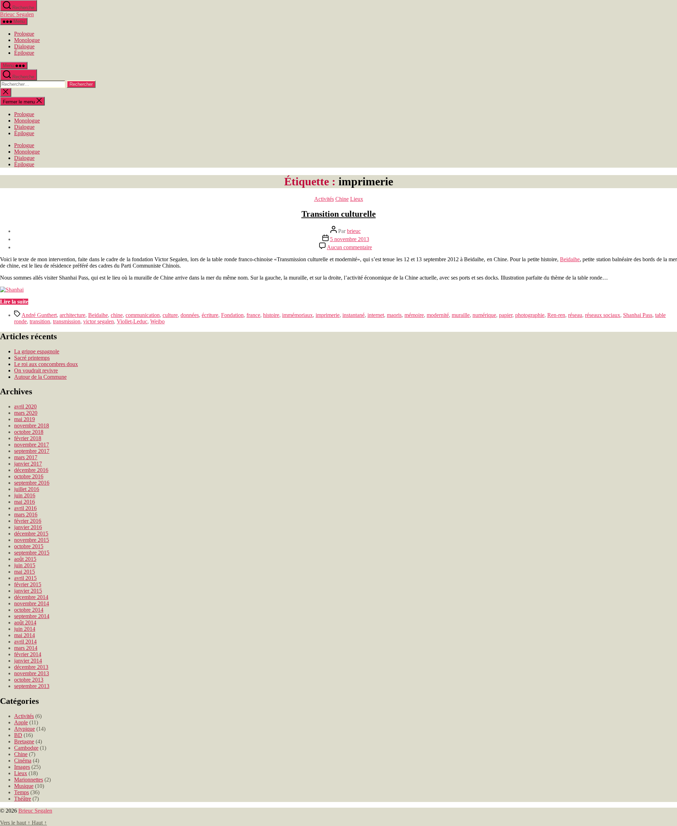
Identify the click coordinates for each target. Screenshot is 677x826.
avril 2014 (25, 642)
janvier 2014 (28, 661)
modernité (438, 315)
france (253, 315)
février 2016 (27, 521)
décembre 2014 (31, 597)
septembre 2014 (31, 616)
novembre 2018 (31, 426)
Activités (324, 199)
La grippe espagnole (36, 351)
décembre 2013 (31, 667)
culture (170, 315)
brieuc (354, 231)
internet (375, 315)
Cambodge (26, 748)
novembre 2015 (31, 540)
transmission (66, 321)
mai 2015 (24, 572)
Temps (21, 792)
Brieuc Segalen (17, 14)
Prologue (24, 34)
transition (40, 321)
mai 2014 (24, 635)
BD (18, 735)
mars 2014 (25, 648)
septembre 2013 (31, 686)
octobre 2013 (28, 680)
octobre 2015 (28, 546)
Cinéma (22, 761)
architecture (72, 315)
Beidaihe (570, 259)
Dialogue (24, 46)
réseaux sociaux (602, 315)
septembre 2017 (31, 451)
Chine (342, 199)
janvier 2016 (28, 527)
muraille (461, 315)
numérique (484, 315)
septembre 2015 (31, 553)
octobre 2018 (28, 432)
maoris (394, 315)
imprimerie (328, 315)
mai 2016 (24, 502)
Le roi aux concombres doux (46, 364)
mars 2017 (25, 457)
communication (143, 315)
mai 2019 (24, 419)
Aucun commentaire (349, 247)
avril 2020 (25, 406)
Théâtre (22, 799)
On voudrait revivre (36, 370)
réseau (575, 315)
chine (117, 315)
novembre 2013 (31, 673)
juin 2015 (24, 565)
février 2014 (27, 654)
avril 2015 (25, 578)
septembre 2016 (31, 483)
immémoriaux (297, 315)
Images (22, 767)
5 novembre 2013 (349, 239)
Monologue (27, 40)
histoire (271, 315)
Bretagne (24, 741)
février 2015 (27, 584)
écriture (210, 315)
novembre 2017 (31, 445)
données (190, 315)
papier (505, 315)
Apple (21, 722)
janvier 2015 (28, 591)
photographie (529, 315)
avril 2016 (25, 508)
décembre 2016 (31, 470)
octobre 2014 (28, 610)
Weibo (157, 321)
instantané (353, 315)
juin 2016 (24, 495)
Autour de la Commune (40, 377)
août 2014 (25, 623)
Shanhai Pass (637, 315)
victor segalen (98, 321)
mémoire (414, 315)
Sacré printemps (32, 358)
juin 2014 (24, 629)
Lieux (356, 199)
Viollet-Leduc (132, 321)
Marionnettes (28, 780)
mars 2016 (25, 514)
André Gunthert (39, 315)
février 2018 (27, 438)
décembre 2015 (31, 534)
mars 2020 (25, 413)
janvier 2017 (28, 464)
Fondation (232, 315)
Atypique (24, 729)
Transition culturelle (338, 214)
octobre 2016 (28, 476)
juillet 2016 (26, 489)
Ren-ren (556, 315)
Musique (23, 786)
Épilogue (24, 53)
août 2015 (25, 559)
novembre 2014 (31, 603)
